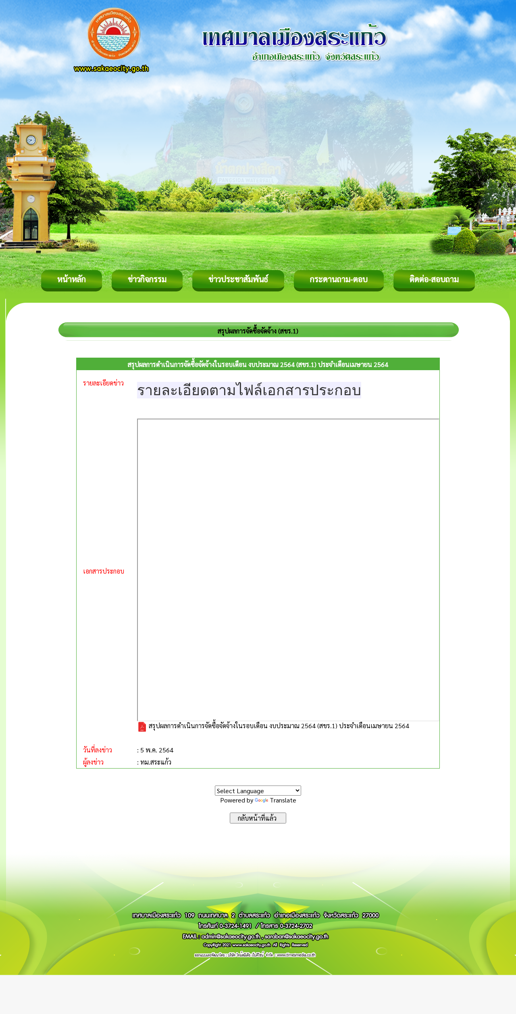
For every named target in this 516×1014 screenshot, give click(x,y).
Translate (283, 800)
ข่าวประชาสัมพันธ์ (238, 279)
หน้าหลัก (71, 279)
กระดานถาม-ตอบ (339, 279)
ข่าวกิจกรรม (147, 279)
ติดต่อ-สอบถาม (434, 279)
